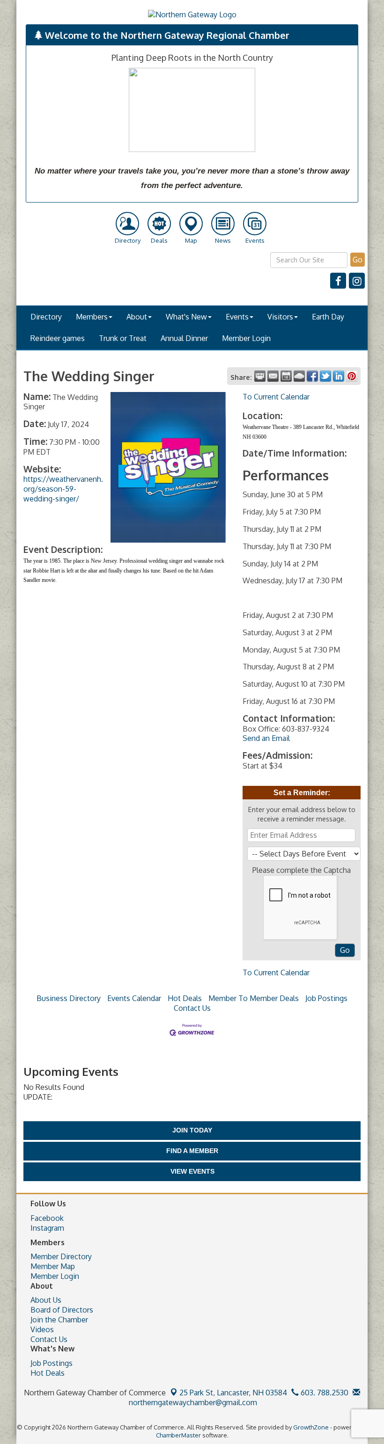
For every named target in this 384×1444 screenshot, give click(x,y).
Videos (42, 1329)
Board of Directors (61, 1309)
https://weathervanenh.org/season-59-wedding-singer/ (63, 488)
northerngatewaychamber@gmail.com (192, 1402)
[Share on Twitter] (325, 376)
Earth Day (328, 316)
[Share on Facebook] (312, 376)
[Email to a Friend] (273, 376)
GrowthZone (311, 1427)
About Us (45, 1300)
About (136, 316)
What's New (186, 316)
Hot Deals (185, 998)
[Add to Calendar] (286, 376)
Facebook (47, 1218)
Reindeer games (57, 338)
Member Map (52, 1266)
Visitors (280, 316)
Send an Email (266, 738)
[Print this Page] (260, 376)
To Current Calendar (276, 396)
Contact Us (192, 1008)
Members (92, 316)
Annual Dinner (184, 338)
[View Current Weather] (299, 376)
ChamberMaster (178, 1435)
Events (237, 316)
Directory (46, 316)
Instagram (47, 1228)
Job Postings (326, 998)
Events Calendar (134, 998)
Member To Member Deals (253, 998)
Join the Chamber (59, 1319)
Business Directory (69, 998)
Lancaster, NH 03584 (233, 1392)
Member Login (246, 338)
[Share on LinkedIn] (338, 376)
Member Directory (61, 1256)
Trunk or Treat (123, 338)
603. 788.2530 (323, 1392)
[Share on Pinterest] (351, 376)
